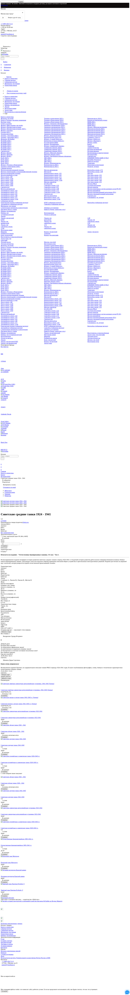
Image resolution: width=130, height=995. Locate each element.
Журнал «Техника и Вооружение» (12, 165)
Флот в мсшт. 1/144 (7, 178)
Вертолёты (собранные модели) (97, 202)
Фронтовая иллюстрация (95, 165)
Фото (2, 956)
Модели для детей (50, 242)
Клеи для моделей (6, 235)
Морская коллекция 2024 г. (96, 132)
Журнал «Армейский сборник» (54, 146)
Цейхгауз (26, 522)
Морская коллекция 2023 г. (96, 134)
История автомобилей (94, 149)
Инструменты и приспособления (15, 112)
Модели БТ (47, 172)
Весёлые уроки (6, 122)
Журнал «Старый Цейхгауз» (53, 139)
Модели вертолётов (50, 196)
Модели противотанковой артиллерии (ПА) (101, 192)
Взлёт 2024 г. (5, 160)
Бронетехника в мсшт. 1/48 (52, 178)
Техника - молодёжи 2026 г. (10, 135)
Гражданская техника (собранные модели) (14, 202)
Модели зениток (92, 187)
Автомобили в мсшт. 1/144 (9, 199)
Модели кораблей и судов (9, 175)
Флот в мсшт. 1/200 (7, 180)
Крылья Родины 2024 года (52, 137)
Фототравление (49, 213)
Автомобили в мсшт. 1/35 (9, 192)
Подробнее (4, 5)
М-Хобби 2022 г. (6, 148)
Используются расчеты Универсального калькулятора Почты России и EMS (25, 958)
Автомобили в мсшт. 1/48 (9, 196)
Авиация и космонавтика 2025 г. (54, 127)
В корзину (4, 546)
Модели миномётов (93, 190)
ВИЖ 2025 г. (91, 123)
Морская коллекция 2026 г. (96, 129)
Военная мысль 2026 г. (51, 165)
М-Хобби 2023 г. (6, 146)
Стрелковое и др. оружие (95, 197)
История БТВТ (92, 154)
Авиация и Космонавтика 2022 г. (54, 132)
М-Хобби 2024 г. (6, 144)
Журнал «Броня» (6, 153)
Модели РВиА (92, 184)
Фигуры (90, 173)
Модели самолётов (50, 182)
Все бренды (4, 347)
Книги (89, 144)
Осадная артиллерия (94, 185)
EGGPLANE (48, 184)
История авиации (93, 151)
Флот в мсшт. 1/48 (6, 177)
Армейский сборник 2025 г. (53, 149)
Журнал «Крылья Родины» (52, 135)
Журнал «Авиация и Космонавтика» (56, 123)
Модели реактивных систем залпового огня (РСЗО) (104, 189)
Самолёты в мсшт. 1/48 (51, 189)
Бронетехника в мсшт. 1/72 (52, 177)
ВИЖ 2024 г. (91, 125)
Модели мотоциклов (50, 170)
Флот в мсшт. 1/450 (7, 185)
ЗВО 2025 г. (48, 160)
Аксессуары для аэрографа (6, 239)
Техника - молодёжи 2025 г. (10, 137)
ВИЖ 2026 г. (91, 122)
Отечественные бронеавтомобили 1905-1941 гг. (16, 845)
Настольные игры (50, 244)
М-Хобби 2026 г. (6, 141)
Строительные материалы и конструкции (14, 208)
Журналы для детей (7, 118)
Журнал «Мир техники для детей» (12, 125)
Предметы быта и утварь (9, 209)
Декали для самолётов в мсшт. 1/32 (93, 221)
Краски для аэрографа (51, 235)
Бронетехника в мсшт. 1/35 (52, 173)
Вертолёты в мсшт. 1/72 (95, 170)
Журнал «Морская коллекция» (97, 127)
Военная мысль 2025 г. (51, 166)
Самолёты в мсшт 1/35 (51, 187)
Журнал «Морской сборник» (53, 153)
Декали (7, 107)
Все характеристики (7, 532)
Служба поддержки (7, 954)
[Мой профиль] (2, 461)
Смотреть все (5, 151)
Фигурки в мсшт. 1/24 (94, 177)
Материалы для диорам (12, 83)
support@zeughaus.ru (7, 34)
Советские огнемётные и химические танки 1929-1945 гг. (19, 762)
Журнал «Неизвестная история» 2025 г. (13, 129)
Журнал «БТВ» (92, 142)
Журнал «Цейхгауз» (93, 139)
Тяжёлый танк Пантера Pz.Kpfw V (12, 890)
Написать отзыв (6, 632)
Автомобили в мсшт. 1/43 (9, 194)
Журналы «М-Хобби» (8, 139)
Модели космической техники (10, 173)
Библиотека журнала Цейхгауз (54, 141)
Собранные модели (11, 82)
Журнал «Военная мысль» (52, 163)
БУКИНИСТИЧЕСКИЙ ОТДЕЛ (98, 158)
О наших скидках (6, 941)
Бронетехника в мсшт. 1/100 (53, 180)
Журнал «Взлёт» (6, 156)
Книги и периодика (11, 78)
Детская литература (7, 244)
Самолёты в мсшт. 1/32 (51, 185)
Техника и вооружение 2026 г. (10, 166)
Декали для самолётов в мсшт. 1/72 (50, 223)
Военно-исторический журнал (97, 120)
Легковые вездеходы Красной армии (13, 876)
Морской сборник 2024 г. (52, 154)
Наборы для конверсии (12, 105)
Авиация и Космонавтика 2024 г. (54, 129)
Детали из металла (50, 214)
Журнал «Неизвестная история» (11, 127)
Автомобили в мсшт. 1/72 (9, 197)
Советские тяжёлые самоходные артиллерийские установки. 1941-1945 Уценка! (27, 690)
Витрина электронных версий (10, 951)
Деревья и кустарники (51, 208)
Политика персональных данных (11, 923)
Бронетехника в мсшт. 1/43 (52, 175)
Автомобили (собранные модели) (12, 204)
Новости (3, 953)
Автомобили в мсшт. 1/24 (9, 190)
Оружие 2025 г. (6, 132)
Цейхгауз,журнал (93, 161)
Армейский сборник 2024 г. (53, 151)
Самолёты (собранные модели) (54, 204)
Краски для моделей (50, 232)
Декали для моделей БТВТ (9, 341)
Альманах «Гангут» (93, 137)
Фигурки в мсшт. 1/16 (94, 175)
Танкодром (91, 163)
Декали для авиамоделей (5, 222)
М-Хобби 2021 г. (6, 149)
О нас (2, 939)
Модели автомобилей (8, 189)
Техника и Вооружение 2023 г (54, 122)
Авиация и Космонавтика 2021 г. (54, 134)
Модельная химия (10, 108)
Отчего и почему (6, 123)
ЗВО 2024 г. (48, 161)
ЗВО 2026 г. (48, 158)
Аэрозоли (47, 233)
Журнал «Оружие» (7, 130)
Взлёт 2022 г (5, 163)
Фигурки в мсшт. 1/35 (94, 182)
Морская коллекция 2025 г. (96, 130)
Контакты (4, 947)
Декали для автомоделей (91, 225)
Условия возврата (6, 946)
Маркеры (4, 232)
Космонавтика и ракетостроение (98, 153)
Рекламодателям (6, 942)
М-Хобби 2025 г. (6, 142)
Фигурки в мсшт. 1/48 (94, 180)
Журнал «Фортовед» (94, 141)
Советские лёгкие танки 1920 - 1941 (12, 731)
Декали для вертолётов (47, 219)
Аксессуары (8, 110)
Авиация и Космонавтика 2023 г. (54, 130)
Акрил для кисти (92, 232)
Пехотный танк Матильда (9, 862)
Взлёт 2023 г (5, 161)
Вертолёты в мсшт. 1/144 (52, 199)
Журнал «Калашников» (51, 144)
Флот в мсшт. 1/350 (7, 182)
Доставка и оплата (7, 944)
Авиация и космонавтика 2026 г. (54, 125)
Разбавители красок (7, 233)
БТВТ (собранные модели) (52, 202)
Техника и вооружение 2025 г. (54, 118)
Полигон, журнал (93, 166)
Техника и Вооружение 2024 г (54, 120)
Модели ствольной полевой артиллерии (100, 194)
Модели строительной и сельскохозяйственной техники (19, 172)
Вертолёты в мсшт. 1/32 (51, 197)
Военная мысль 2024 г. (94, 118)
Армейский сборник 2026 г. (53, 148)
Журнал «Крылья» (7, 154)
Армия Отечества (93, 148)
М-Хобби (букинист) (94, 160)
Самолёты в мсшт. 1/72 (51, 190)
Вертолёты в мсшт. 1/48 (95, 172)
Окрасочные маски (11, 85)
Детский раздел (6, 242)
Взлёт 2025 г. (5, 158)
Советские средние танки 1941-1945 (12, 745)
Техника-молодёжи (7, 134)
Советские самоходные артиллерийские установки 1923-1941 (21, 717)
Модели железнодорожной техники (12, 170)
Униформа (90, 146)
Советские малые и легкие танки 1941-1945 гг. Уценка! (19, 704)
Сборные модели (10, 80)
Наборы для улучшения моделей (7, 213)
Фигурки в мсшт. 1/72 (94, 178)
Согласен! (4, 991)
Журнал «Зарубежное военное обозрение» (57, 156)
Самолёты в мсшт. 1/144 (52, 192)
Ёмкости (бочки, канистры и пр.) (54, 209)
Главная (3, 471)
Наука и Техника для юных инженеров (13, 120)
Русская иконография (51, 142)
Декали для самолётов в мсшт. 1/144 (7, 226)
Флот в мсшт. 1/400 (7, 184)
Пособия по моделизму (94, 135)
